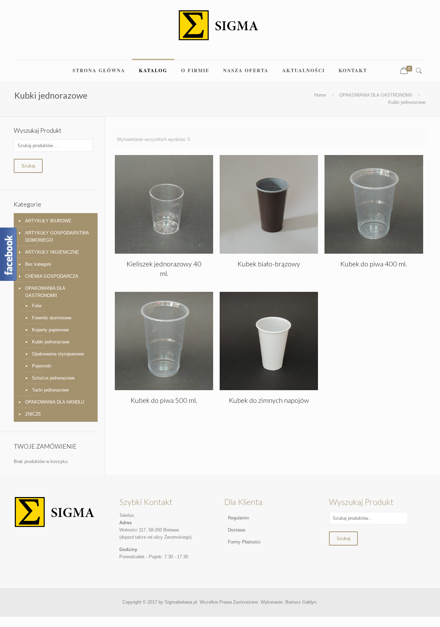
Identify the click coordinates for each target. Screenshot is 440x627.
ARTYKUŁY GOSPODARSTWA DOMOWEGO (57, 236)
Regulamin (238, 517)
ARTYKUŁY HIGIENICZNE (52, 252)
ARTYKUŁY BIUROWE (48, 220)
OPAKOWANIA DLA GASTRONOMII (375, 95)
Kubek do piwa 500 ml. (164, 400)
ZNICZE (33, 414)
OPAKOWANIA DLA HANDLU (54, 402)
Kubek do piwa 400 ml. (373, 264)
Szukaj (28, 165)
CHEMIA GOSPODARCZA (51, 276)
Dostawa (236, 529)
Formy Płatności (244, 541)
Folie (37, 305)
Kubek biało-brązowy (269, 264)
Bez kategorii (38, 264)
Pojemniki (42, 365)
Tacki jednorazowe (50, 390)
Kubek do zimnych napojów (269, 400)
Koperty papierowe (50, 329)
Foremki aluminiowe (52, 317)
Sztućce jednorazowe (53, 378)
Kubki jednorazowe (50, 341)
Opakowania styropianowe (58, 353)
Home (320, 95)
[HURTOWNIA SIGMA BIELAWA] (219, 30)
